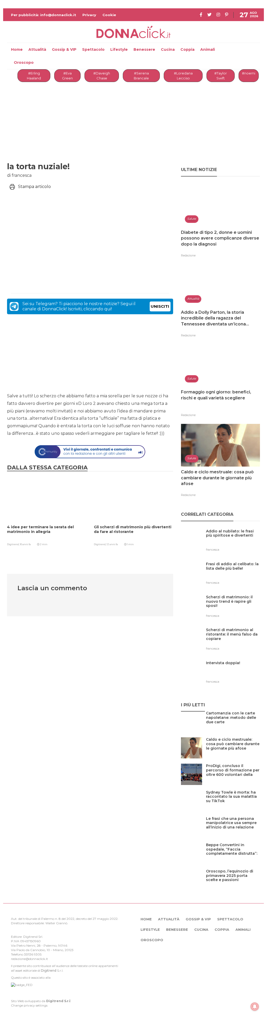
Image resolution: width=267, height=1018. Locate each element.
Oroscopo (24, 62)
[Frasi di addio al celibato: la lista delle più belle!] (233, 574)
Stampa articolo (34, 186)
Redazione (188, 255)
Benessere (144, 49)
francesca (212, 549)
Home (17, 49)
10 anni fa (25, 544)
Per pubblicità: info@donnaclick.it (43, 15)
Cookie (109, 15)
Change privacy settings (29, 1005)
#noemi (248, 73)
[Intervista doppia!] (223, 673)
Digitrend (48, 970)
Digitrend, (13, 544)
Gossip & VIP (64, 49)
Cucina (168, 49)
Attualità (37, 49)
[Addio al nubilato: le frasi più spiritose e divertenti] (233, 541)
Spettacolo (93, 49)
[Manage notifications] (255, 1006)
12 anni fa (112, 544)
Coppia (187, 49)
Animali (207, 49)
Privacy (89, 15)
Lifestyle (119, 49)
